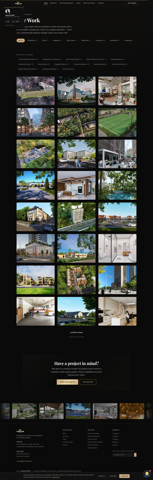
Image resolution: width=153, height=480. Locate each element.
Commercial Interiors (119, 64)
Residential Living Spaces (52, 59)
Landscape (128, 40)
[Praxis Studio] (18, 3)
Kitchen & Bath (44, 64)
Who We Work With (66, 3)
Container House (68, 69)
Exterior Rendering (94, 436)
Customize (113, 476)
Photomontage (92, 448)
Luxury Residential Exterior (28, 59)
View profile (10, 25)
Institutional (115, 40)
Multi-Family (72, 40)
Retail (45, 40)
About (78, 3)
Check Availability (67, 382)
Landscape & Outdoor (50, 69)
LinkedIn (116, 436)
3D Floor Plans (92, 439)
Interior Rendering (93, 433)
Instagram (116, 433)
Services (53, 3)
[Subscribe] (135, 455)
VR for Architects (93, 445)
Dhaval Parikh (26, 471)
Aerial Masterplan (117, 59)
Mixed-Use (86, 40)
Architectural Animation (95, 442)
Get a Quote (132, 3)
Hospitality (57, 40)
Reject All (102, 476)
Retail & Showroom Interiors (28, 69)
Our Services (88, 382)
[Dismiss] (23, 9)
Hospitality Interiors (61, 64)
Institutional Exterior (25, 64)
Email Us (115, 445)
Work (46, 3)
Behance (116, 442)
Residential (33, 40)
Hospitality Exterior (100, 64)
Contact (101, 3)
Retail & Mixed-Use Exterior (96, 59)
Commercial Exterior (81, 64)
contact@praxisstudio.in (24, 461)
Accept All (124, 476)
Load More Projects (76, 332)
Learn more (56, 477)
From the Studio (88, 3)
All (20, 40)
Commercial (100, 40)
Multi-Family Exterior (74, 59)
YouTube (116, 439)
